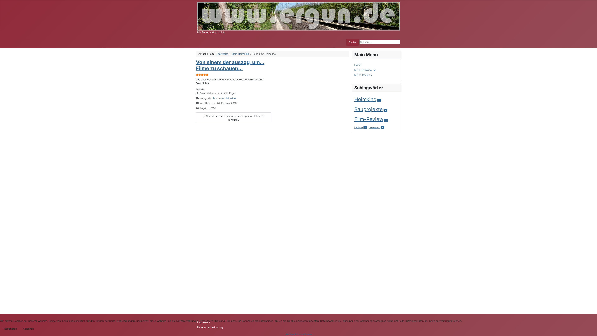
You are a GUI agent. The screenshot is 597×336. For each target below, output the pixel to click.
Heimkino (365, 99)
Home (357, 65)
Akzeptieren (10, 328)
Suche (352, 42)
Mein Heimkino (363, 70)
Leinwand (374, 127)
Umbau (358, 127)
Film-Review (368, 119)
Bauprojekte (368, 109)
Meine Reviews (363, 75)
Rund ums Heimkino (224, 98)
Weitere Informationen (299, 334)
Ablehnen (28, 328)
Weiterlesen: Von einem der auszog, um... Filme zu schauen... (234, 117)
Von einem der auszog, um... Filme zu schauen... (230, 65)
